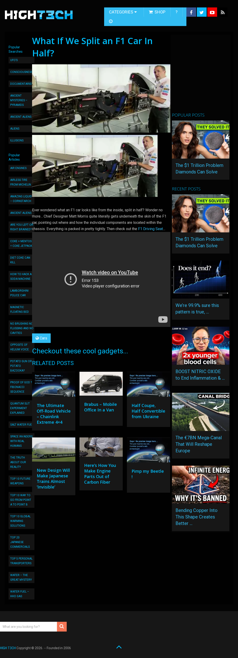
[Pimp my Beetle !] (148, 451)
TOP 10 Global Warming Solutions (20, 521)
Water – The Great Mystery (21, 577)
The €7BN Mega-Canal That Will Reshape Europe (198, 444)
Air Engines (18, 168)
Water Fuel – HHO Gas (19, 594)
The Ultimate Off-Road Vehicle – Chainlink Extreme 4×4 (54, 414)
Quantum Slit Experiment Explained (20, 408)
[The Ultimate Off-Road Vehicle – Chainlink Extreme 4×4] (53, 385)
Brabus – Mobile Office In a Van (100, 407)
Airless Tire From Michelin (20, 182)
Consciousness (21, 72)
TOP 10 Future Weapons (20, 481)
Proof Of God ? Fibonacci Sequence (21, 387)
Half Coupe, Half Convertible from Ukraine (148, 411)
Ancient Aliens (20, 116)
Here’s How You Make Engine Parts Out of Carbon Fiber (100, 474)
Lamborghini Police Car (19, 293)
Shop (159, 12)
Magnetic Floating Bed (19, 309)
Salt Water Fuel (21, 424)
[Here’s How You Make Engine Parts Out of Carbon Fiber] (101, 448)
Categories (121, 12)
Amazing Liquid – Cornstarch (21, 199)
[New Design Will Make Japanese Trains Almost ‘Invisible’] (53, 450)
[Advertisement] (205, 75)
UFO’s (14, 60)
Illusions (16, 140)
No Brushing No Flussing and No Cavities (21, 328)
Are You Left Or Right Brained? (21, 227)
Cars (43, 338)
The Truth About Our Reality (18, 462)
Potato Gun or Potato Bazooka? (21, 366)
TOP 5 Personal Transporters (21, 561)
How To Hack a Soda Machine (21, 276)
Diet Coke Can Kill (20, 260)
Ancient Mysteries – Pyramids (18, 100)
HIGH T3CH (8, 648)
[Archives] (111, 21)
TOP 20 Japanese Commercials (20, 542)
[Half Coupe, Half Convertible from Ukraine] (148, 385)
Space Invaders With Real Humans (21, 441)
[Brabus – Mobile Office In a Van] (101, 385)
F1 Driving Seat (150, 229)
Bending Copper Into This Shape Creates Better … (196, 517)
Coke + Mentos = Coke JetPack (21, 244)
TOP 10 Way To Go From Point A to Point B (20, 500)
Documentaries (21, 83)
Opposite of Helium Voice (19, 347)
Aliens (14, 128)
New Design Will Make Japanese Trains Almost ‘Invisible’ (53, 478)
